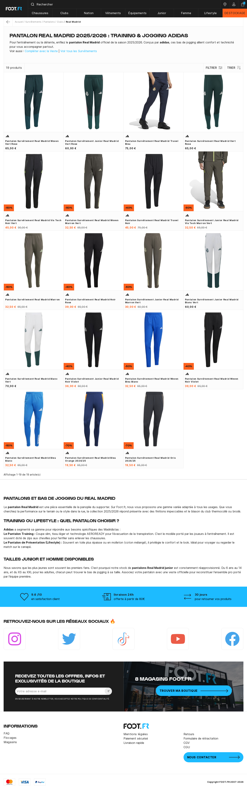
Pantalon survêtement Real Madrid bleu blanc (30, 459)
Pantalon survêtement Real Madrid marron (32, 299)
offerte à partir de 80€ (129, 599)
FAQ (7, 733)
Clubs (64, 13)
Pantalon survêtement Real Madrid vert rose (210, 142)
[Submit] (32, 4)
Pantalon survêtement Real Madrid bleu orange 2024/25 (90, 459)
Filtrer (211, 67)
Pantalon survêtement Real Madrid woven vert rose (32, 142)
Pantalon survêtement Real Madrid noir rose (90, 301)
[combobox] (124, 4)
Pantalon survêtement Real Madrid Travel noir (151, 222)
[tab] (123, 46)
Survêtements (33, 21)
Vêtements (113, 13)
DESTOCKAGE (234, 13)
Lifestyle (210, 13)
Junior (161, 13)
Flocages (10, 738)
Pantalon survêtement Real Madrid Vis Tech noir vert (33, 222)
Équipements (137, 13)
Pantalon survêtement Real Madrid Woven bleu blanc (151, 380)
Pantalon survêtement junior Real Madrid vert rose (92, 142)
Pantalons (49, 21)
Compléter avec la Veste (41, 51)
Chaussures (40, 13)
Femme (186, 13)
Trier (231, 67)
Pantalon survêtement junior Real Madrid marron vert (152, 301)
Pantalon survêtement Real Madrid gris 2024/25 (150, 459)
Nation (89, 13)
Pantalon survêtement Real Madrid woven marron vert (91, 222)
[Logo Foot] (14, 8)
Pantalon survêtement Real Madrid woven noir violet (211, 380)
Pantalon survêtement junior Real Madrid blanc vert (212, 301)
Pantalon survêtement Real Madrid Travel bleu (151, 142)
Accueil (19, 21)
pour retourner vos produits (213, 599)
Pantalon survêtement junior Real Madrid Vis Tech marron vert (212, 222)
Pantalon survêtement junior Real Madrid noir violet (92, 380)
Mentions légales (136, 734)
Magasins (10, 742)
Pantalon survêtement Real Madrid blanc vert (31, 380)
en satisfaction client (45, 599)
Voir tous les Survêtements (78, 51)
